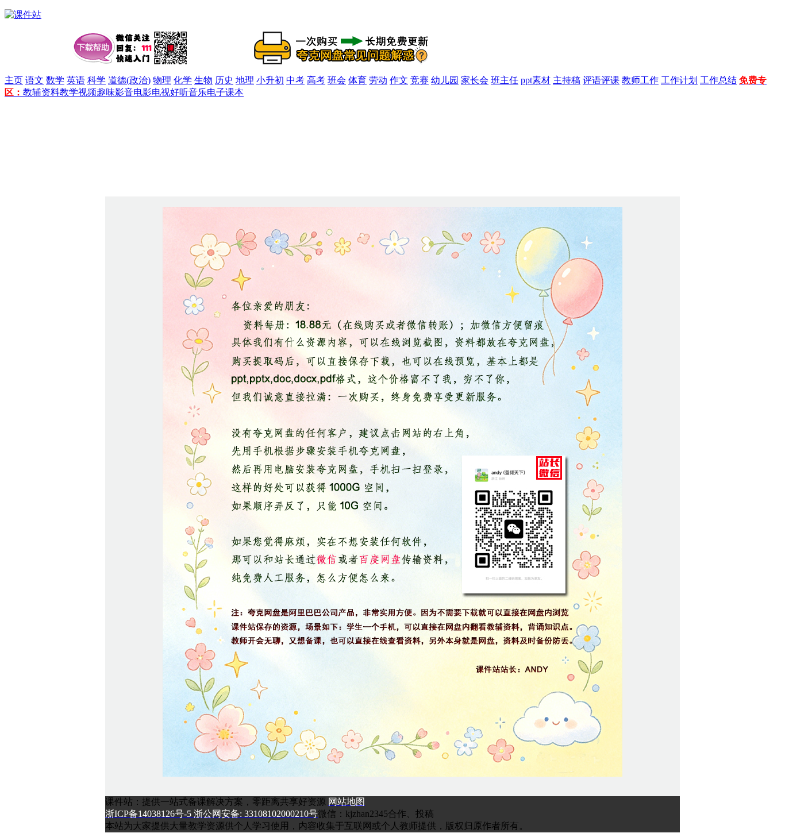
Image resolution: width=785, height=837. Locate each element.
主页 (14, 80)
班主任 (504, 80)
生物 (203, 80)
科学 (96, 80)
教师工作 (640, 80)
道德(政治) (129, 80)
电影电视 (151, 92)
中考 (295, 80)
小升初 (270, 80)
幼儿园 (445, 80)
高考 (316, 80)
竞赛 (419, 80)
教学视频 (78, 92)
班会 (337, 80)
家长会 (474, 80)
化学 (183, 80)
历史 (224, 80)
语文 (34, 80)
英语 (76, 80)
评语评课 (601, 80)
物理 (162, 80)
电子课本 (225, 92)
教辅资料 (41, 92)
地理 (245, 80)
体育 (357, 80)
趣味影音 (115, 92)
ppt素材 (536, 80)
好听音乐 (188, 92)
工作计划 (679, 80)
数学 (55, 80)
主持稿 (566, 80)
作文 (399, 80)
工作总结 (718, 80)
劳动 (378, 80)
